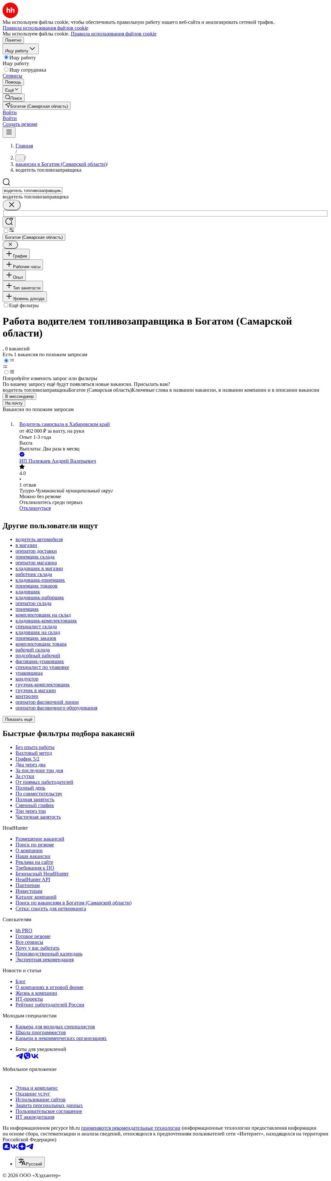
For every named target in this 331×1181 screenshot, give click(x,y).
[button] (10, 112)
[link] (14, 98)
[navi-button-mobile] (9, 132)
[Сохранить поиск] (9, 222)
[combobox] (32, 190)
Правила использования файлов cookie (113, 33)
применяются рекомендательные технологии (130, 1128)
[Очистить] (12, 205)
